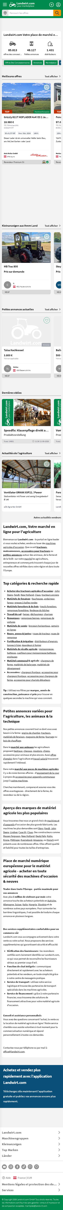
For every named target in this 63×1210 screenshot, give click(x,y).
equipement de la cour (48, 772)
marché (28, 558)
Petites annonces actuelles (18, 309)
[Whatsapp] (30, 1166)
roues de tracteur (41, 633)
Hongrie (33, 904)
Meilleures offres (11, 76)
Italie (25, 904)
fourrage (50, 736)
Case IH (22, 832)
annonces (37, 62)
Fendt (17, 594)
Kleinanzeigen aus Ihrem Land (20, 225)
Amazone (37, 840)
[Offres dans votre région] (5, 13)
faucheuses (37, 598)
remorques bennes (30, 618)
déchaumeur (36, 614)
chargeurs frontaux (30, 672)
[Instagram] (10, 1166)
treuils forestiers (48, 606)
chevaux (28, 750)
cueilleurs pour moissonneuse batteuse (36, 652)
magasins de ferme (35, 736)
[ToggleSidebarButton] (5, 4)
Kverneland (26, 840)
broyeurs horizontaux (39, 625)
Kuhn (49, 836)
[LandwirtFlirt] (36, 1166)
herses (26, 614)
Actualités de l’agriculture (17, 453)
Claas (38, 594)
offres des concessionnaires (17, 62)
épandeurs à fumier (31, 645)
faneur (10, 602)
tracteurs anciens (50, 594)
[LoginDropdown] (58, 4)
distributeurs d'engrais (46, 641)
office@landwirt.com (14, 1051)
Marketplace (51, 62)
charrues (48, 614)
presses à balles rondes (26, 602)
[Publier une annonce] (51, 4)
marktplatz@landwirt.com (36, 1205)
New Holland (27, 594)
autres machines (19, 780)
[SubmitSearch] (57, 13)
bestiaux (18, 750)
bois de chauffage (12, 740)
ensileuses (12, 656)
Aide (8, 1178)
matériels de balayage (25, 664)
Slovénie (42, 904)
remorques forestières (18, 610)
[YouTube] (4, 1166)
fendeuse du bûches (39, 610)
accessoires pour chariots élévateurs (32, 680)
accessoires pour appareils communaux (35, 776)
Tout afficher (51, 76)
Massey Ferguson (11, 836)
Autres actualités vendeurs (47, 517)
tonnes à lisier (14, 645)
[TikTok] (23, 1166)
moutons (37, 750)
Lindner (13, 832)
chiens (46, 750)
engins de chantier (31, 732)
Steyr (40, 828)
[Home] (22, 4)
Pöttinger (15, 840)
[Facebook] (17, 1166)
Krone (6, 840)
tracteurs (45, 732)
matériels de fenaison (14, 736)
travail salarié (40, 758)
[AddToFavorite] (47, 87)
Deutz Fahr (41, 836)
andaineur (49, 598)
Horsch (50, 840)
